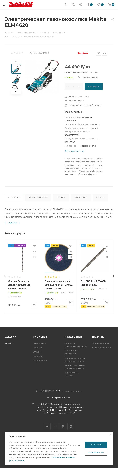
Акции (9, 343)
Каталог (10, 337)
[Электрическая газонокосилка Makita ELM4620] (42, 76)
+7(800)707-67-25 (50, 391)
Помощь (98, 337)
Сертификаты (40, 360)
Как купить (81, 197)
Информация (74, 337)
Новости (37, 347)
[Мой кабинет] (80, 4)
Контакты (38, 356)
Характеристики (38, 197)
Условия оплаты (100, 343)
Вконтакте (47, 426)
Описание (14, 197)
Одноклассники (55, 426)
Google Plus (63, 426)
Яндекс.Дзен (70, 426)
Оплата (100, 197)
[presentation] (5, 276)
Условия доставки (101, 347)
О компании (39, 343)
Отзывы (61, 197)
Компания (40, 337)
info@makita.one (61, 397)
